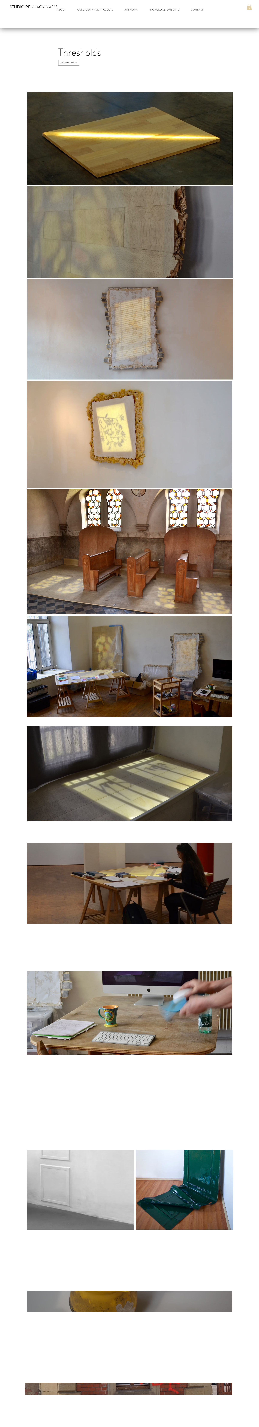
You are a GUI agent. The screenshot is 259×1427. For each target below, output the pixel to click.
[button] (249, 7)
